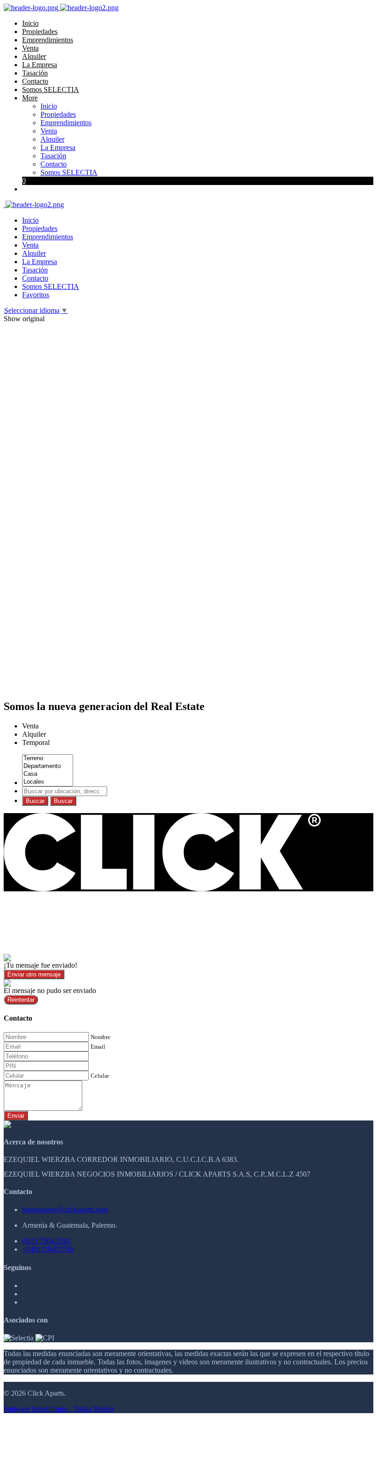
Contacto (35, 81)
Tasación (35, 73)
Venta (30, 48)
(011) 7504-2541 (46, 1241)
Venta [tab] (30, 726)
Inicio (30, 23)
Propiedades (39, 31)
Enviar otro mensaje (34, 974)
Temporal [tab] (36, 742)
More (30, 98)
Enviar (15, 1115)
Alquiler (34, 56)
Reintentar (20, 999)
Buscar (35, 800)
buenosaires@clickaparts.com (65, 1209)
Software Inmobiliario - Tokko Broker (59, 1409)
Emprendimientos (47, 40)
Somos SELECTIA (50, 89)
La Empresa (39, 65)
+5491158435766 (48, 1249)
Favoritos (35, 295)
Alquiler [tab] (34, 734)
